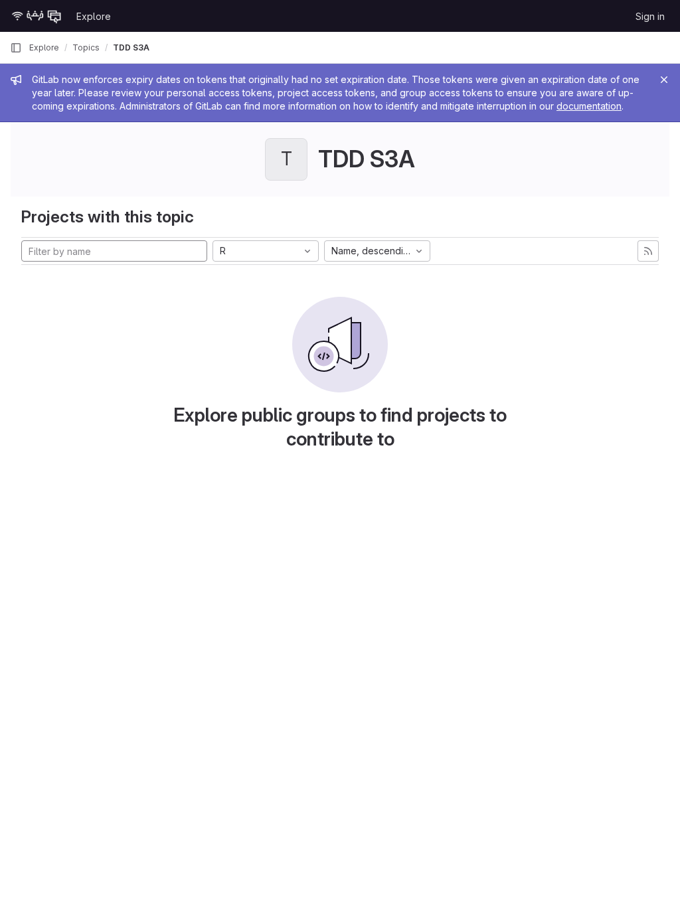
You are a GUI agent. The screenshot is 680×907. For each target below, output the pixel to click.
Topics (86, 47)
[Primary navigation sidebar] (16, 47)
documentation (589, 106)
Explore (93, 16)
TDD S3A (131, 47)
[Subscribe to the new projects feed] (648, 251)
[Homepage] (36, 16)
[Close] (664, 80)
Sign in (650, 16)
